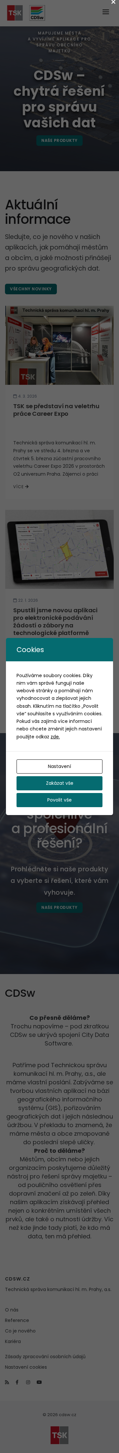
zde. (55, 736)
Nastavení (59, 766)
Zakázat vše (59, 783)
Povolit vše (59, 800)
